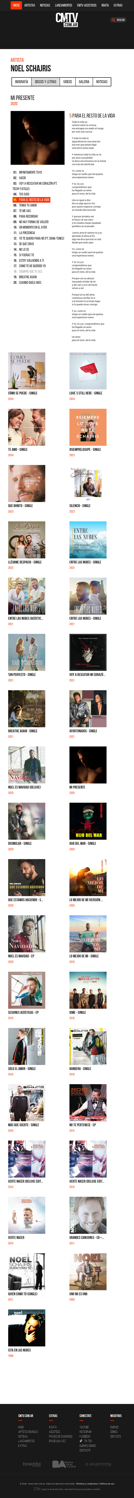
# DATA (53, 1427)
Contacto (85, 1450)
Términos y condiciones (87, 1483)
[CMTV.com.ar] (67, 20)
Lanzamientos (63, 5)
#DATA (105, 5)
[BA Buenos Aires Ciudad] (63, 1464)
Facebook (85, 1436)
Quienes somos (88, 1445)
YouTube (84, 1427)
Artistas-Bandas (28, 1431)
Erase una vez (57, 1441)
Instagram (86, 1431)
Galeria (84, 81)
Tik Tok (88, 1441)
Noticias (45, 5)
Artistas (29, 5)
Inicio (16, 5)
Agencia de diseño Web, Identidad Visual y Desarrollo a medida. (70, 1489)
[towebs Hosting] (32, 1464)
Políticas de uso (106, 1483)
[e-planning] (98, 1464)
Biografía (21, 81)
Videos (67, 81)
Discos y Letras (45, 81)
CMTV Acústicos (87, 5)
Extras (118, 5)
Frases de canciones (60, 1436)
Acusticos (54, 1431)
